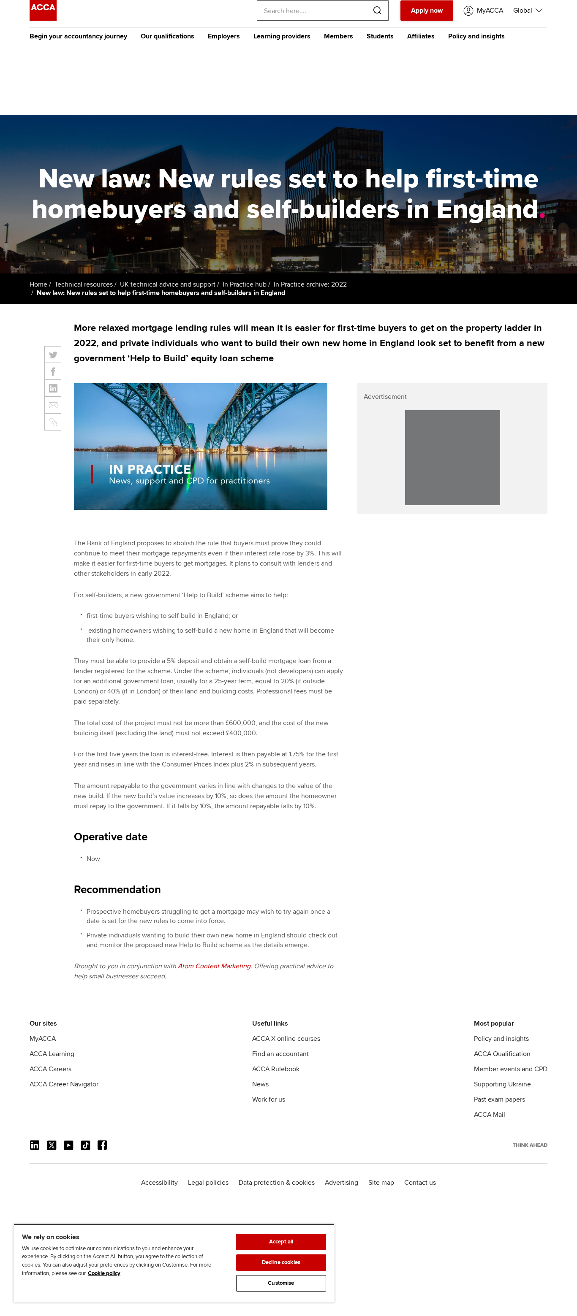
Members (338, 36)
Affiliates (421, 36)
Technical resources (83, 284)
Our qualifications (167, 36)
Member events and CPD (510, 1069)
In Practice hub (245, 284)
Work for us (268, 1099)
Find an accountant (280, 1054)
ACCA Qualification (502, 1054)
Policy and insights (476, 36)
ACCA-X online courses (286, 1038)
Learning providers (281, 36)
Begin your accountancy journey (78, 36)
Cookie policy (104, 1273)
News (260, 1084)
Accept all (281, 1241)
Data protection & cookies (277, 1182)
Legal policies (208, 1182)
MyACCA (43, 1038)
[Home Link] (530, 1145)
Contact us (420, 1182)
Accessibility (159, 1182)
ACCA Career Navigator (64, 1084)
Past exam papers (499, 1099)
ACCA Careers (50, 1069)
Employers (224, 36)
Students (380, 36)
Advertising (341, 1182)
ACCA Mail (489, 1114)
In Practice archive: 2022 (310, 284)
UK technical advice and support (167, 284)
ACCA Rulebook (275, 1069)
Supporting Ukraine (502, 1084)
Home (38, 284)
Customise (281, 1283)
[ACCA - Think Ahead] (43, 18)
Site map (381, 1182)
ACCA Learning (52, 1054)
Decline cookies (281, 1262)
